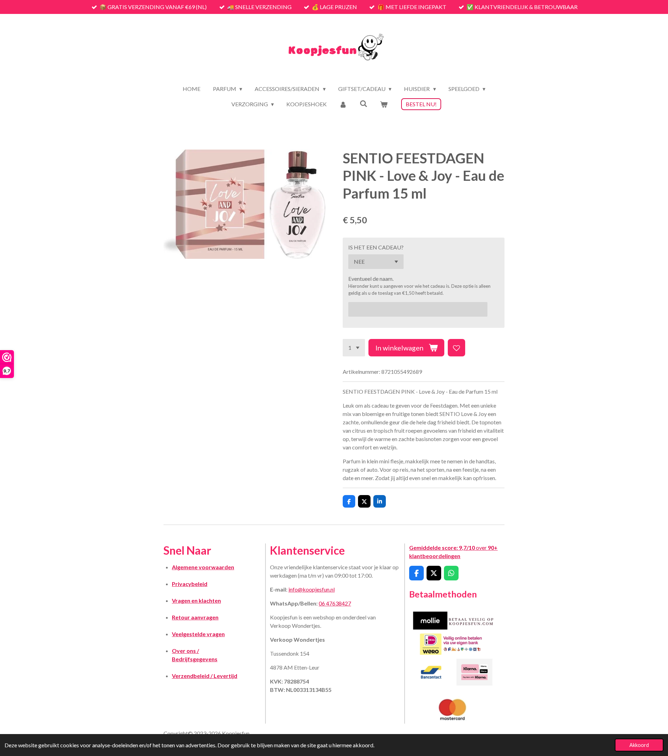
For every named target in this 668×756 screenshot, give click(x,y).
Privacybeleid (189, 583)
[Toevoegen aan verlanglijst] (456, 347)
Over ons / (185, 650)
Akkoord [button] (639, 745)
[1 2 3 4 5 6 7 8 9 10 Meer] (354, 347)
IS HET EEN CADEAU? (376, 247)
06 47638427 (335, 603)
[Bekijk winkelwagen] (383, 104)
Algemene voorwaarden (203, 567)
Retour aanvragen (195, 617)
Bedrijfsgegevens (194, 659)
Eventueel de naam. (370, 278)
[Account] (343, 104)
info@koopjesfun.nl (311, 589)
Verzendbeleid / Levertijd (204, 675)
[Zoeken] (363, 103)
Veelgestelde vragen (198, 634)
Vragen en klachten (196, 600)
